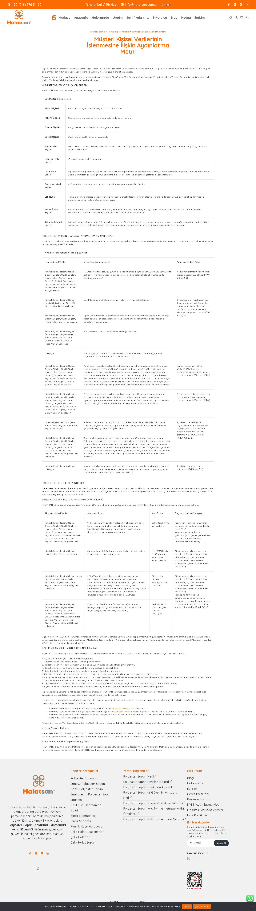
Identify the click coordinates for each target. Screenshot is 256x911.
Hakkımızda (100, 17)
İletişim (199, 17)
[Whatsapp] (241, 4)
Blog (174, 17)
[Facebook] (229, 4)
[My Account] (236, 17)
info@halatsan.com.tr (141, 5)
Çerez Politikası (202, 906)
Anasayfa (81, 17)
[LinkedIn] (247, 4)
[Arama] (231, 17)
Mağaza (64, 17)
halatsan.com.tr (97, 32)
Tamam (187, 906)
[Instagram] (235, 4)
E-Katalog (159, 17)
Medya (186, 17)
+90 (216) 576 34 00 (27, 5)
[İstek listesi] (241, 18)
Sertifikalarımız (137, 17)
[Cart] (247, 18)
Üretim (118, 17)
